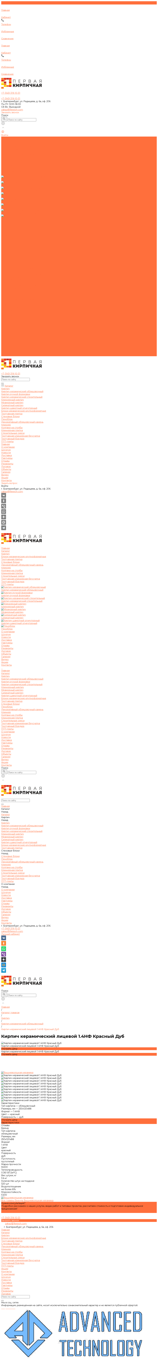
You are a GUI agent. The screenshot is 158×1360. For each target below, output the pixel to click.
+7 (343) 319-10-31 (10, 928)
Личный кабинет (10, 934)
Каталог (5, 263)
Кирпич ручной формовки (15, 271)
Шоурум (6, 224)
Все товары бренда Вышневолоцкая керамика (27, 1200)
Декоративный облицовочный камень (22, 299)
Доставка (6, 229)
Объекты (6, 343)
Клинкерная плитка (12, 307)
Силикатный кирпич (12, 282)
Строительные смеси (13, 310)
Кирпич (5, 265)
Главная (5, 260)
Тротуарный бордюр (12, 316)
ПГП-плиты (7, 318)
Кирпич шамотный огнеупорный (19, 285)
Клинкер (6, 302)
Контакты (6, 354)
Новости (6, 227)
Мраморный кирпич (12, 279)
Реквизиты (7, 238)
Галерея (5, 346)
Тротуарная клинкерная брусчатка (20, 313)
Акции (4, 352)
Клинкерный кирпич (12, 277)
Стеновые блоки (10, 293)
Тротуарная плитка (11, 290)
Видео (5, 349)
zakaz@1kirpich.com (12, 109)
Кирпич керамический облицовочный (22, 268)
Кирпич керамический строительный (21, 274)
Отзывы (5, 235)
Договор (6, 240)
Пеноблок (7, 296)
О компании (8, 321)
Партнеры (6, 232)
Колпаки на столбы (12, 304)
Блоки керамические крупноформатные (23, 288)
